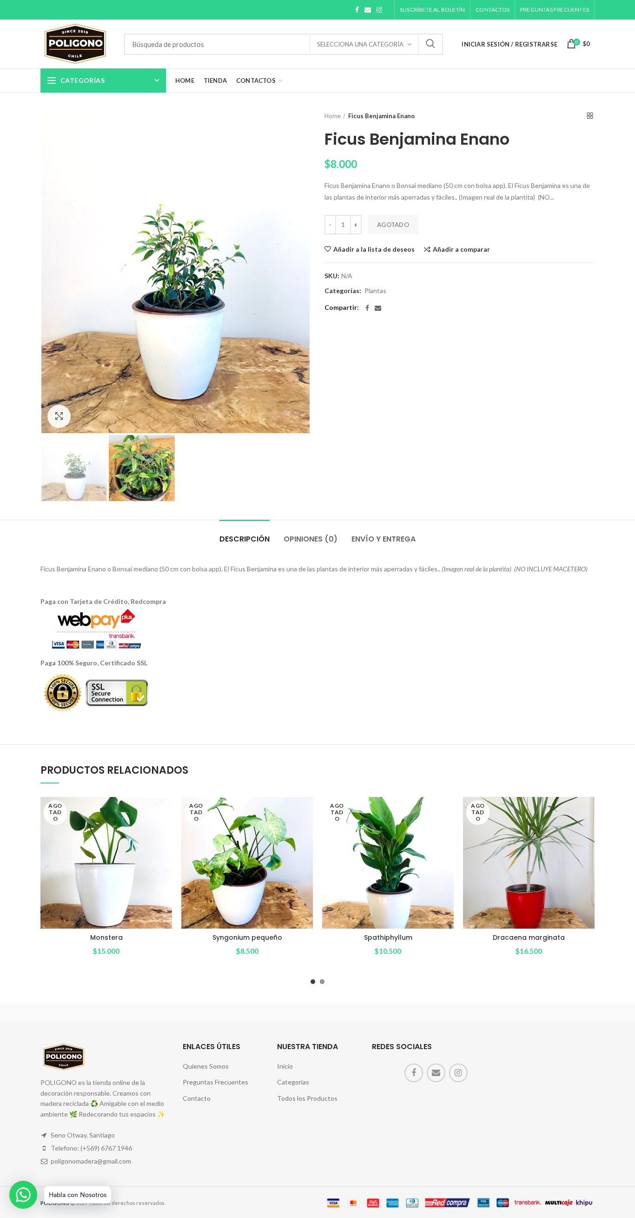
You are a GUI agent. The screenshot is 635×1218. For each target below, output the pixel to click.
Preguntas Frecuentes (215, 1082)
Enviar (430, 44)
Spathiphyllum (388, 937)
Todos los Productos (307, 1098)
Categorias (293, 1082)
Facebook (357, 10)
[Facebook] (367, 308)
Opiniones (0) (310, 539)
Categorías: (342, 290)
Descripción (244, 539)
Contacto (197, 1098)
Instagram (379, 10)
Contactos (492, 9)
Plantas (375, 290)
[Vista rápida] (165, 833)
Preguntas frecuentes (554, 9)
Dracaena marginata (529, 937)
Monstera (106, 937)
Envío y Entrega (383, 539)
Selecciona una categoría (360, 44)
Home (332, 116)
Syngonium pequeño (247, 937)
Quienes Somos (206, 1066)
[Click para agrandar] (59, 416)
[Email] (378, 308)
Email (368, 10)
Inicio (285, 1066)
